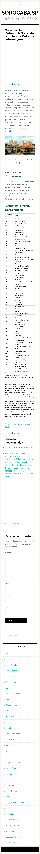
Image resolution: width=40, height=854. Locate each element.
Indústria (9, 745)
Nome (8, 583)
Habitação (10, 739)
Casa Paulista (11, 665)
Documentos (11, 705)
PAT (7, 780)
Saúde (8, 808)
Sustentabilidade (13, 825)
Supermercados (12, 820)
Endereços (10, 717)
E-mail (8, 595)
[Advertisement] (20, 62)
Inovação (10, 751)
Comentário (10, 552)
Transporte (18, 523)
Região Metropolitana (15, 803)
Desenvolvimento (13, 694)
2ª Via (8, 653)
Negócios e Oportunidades (17, 762)
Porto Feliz (10, 785)
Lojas (8, 757)
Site (6, 607)
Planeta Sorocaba (15, 159)
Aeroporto (10, 659)
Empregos (10, 711)
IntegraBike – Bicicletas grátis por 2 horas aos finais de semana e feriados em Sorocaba (19, 468)
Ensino (8, 722)
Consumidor (11, 682)
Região (9, 797)
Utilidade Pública (13, 837)
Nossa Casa (11, 768)
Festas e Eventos (13, 734)
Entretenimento (12, 728)
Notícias (9, 774)
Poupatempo (11, 791)
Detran (8, 699)
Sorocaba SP (20, 13)
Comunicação (11, 671)
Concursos (10, 676)
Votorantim (10, 843)
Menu (21, 5)
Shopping (10, 814)
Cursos (9, 688)
